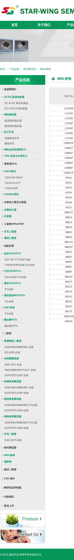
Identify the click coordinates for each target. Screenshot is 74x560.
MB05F (69, 247)
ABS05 (69, 321)
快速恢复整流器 (12, 381)
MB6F (69, 266)
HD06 (69, 197)
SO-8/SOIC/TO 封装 (15, 277)
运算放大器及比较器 (15, 202)
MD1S (69, 281)
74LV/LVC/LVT (13, 183)
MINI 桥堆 (45, 69)
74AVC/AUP (11, 188)
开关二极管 (10, 434)
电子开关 (9, 132)
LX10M (69, 138)
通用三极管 (10, 238)
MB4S (69, 227)
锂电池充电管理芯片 (15, 149)
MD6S (69, 306)
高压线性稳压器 (13, 126)
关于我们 (44, 25)
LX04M (69, 123)
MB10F (69, 276)
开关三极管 (10, 231)
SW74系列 (10, 171)
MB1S (69, 217)
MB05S (69, 212)
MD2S (69, 286)
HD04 (69, 192)
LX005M (69, 108)
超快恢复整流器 (12, 398)
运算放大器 (10, 209)
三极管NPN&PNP (14, 224)
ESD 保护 (9, 478)
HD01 (69, 177)
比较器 (8, 216)
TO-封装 (9, 301)
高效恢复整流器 (12, 416)
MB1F (69, 252)
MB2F (69, 257)
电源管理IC (10, 89)
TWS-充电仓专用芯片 (16, 155)
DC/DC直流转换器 (14, 96)
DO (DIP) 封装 (12, 352)
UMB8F (69, 167)
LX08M (69, 133)
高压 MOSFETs (12, 283)
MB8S (69, 237)
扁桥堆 (8, 461)
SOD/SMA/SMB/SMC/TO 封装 (21, 405)
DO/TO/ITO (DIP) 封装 (17, 375)
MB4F (69, 262)
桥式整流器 (29, 69)
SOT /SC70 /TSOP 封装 (17, 259)
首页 (14, 25)
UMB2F (69, 153)
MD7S (69, 311)
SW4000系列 (11, 194)
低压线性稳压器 (13, 120)
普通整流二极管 (12, 341)
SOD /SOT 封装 (13, 364)
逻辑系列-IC (10, 163)
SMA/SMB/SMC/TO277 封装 (20, 370)
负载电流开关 (12, 138)
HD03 (69, 187)
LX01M (69, 113)
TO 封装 (9, 289)
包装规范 (9, 496)
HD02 (69, 182)
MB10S (69, 242)
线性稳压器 (10, 114)
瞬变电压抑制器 (12, 487)
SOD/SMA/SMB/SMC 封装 (19, 347)
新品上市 (9, 505)
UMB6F (69, 163)
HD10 (69, 207)
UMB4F (69, 158)
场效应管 (9, 245)
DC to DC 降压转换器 (16, 103)
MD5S (69, 301)
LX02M (69, 118)
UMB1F (69, 148)
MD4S (69, 296)
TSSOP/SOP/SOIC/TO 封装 (20, 265)
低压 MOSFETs (12, 253)
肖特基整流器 (11, 358)
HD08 (69, 202)
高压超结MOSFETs (14, 295)
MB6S (69, 232)
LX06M (69, 128)
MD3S (69, 291)
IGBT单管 (9, 307)
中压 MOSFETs (12, 271)
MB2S (69, 222)
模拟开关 (9, 143)
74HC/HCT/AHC (14, 177)
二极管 (8, 333)
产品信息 (14, 69)
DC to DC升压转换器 (16, 108)
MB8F (69, 271)
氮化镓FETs (10, 319)
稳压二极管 (10, 469)
